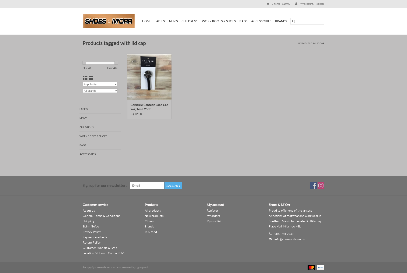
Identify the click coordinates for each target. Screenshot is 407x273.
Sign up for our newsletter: (105, 185)
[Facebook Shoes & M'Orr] (313, 185)
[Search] (293, 21)
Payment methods (95, 237)
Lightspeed (141, 267)
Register (212, 210)
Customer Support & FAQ (100, 247)
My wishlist (214, 221)
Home (146, 21)
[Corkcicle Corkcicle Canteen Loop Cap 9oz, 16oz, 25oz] (149, 77)
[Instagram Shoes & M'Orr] (321, 185)
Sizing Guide (91, 226)
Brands (281, 21)
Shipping (88, 221)
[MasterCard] (310, 267)
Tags (311, 43)
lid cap (319, 43)
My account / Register (312, 3)
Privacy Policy (92, 232)
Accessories (261, 21)
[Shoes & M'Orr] (109, 21)
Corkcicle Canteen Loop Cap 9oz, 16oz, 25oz (149, 107)
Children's (189, 21)
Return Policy (91, 242)
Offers (149, 221)
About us (89, 210)
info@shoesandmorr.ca (290, 239)
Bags (244, 21)
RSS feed (151, 232)
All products (153, 210)
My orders (213, 216)
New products (154, 216)
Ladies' (160, 21)
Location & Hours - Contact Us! (103, 253)
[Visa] (319, 267)
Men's (173, 21)
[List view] (91, 78)
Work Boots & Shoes (219, 21)
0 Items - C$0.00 (281, 3)
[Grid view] (85, 78)
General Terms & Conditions (101, 216)
